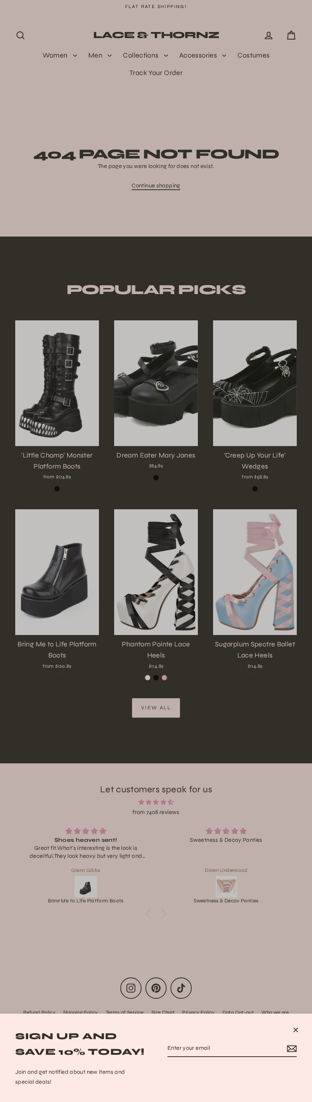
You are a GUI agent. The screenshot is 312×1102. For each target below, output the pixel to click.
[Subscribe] (291, 1048)
